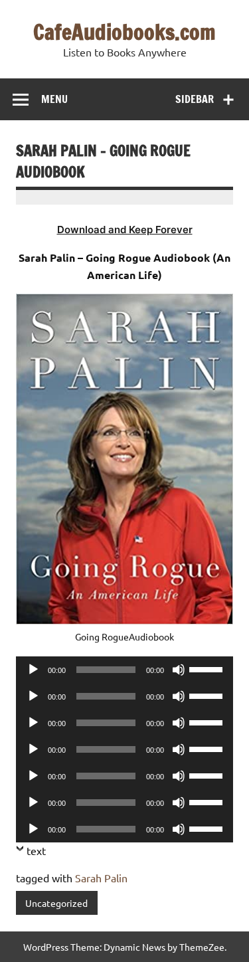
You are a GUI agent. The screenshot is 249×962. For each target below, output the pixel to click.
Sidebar (194, 99)
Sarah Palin (101, 877)
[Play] (33, 669)
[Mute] (178, 669)
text (36, 850)
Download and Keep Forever (125, 229)
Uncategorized (56, 903)
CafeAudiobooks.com (124, 32)
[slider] (207, 668)
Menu (54, 99)
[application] (124, 669)
